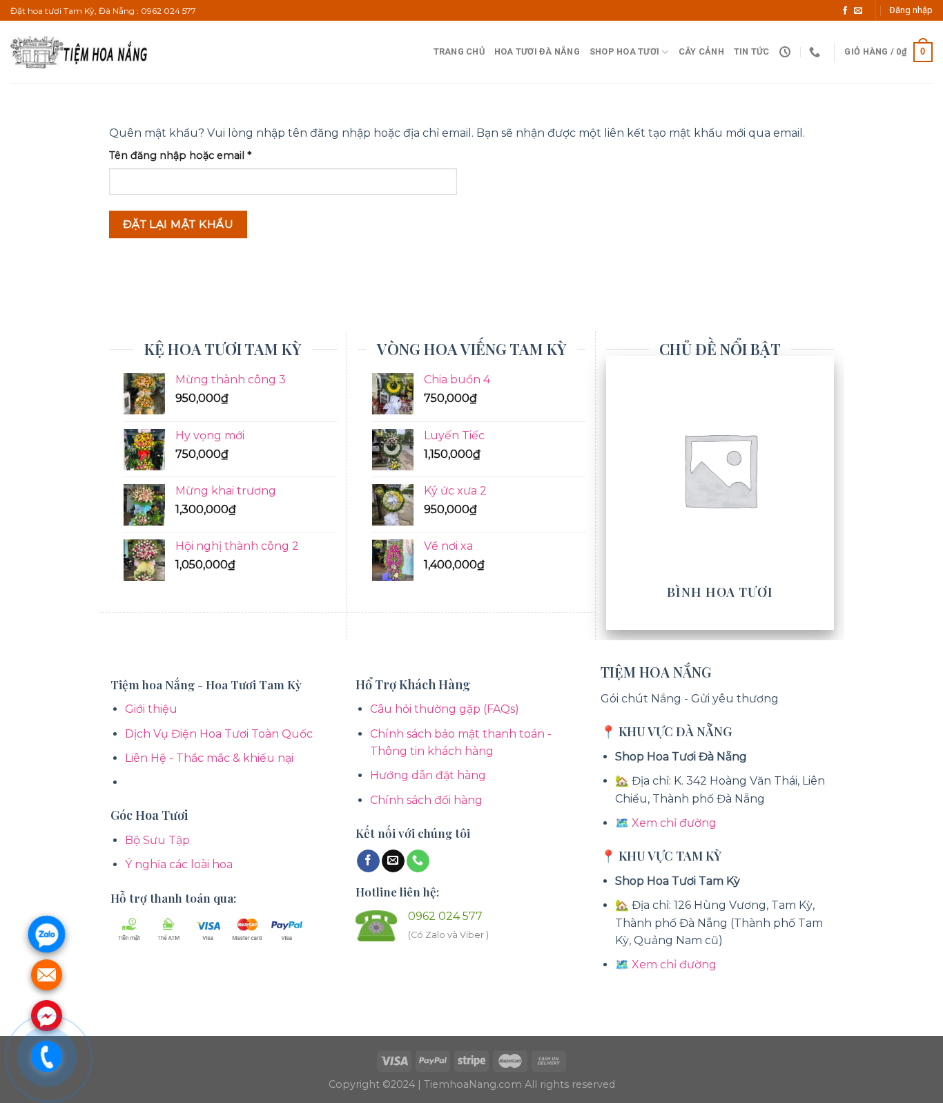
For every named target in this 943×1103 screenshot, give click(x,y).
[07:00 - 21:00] (786, 52)
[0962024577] (816, 52)
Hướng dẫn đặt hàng (428, 775)
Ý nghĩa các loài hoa (179, 864)
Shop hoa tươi (624, 51)
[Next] (826, 491)
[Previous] (613, 491)
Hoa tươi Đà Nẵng (537, 51)
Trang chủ (459, 51)
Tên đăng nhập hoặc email (192, 156)
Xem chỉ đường (674, 822)
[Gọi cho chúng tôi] (418, 861)
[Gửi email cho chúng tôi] (858, 11)
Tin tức (752, 51)
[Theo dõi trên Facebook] (845, 11)
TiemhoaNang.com (474, 1084)
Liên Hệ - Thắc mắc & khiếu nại (209, 758)
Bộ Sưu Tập (157, 840)
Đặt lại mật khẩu (178, 224)
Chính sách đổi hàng (426, 800)
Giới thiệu (151, 709)
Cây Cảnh (701, 51)
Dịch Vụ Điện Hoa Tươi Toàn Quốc (219, 733)
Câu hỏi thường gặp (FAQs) (444, 709)
